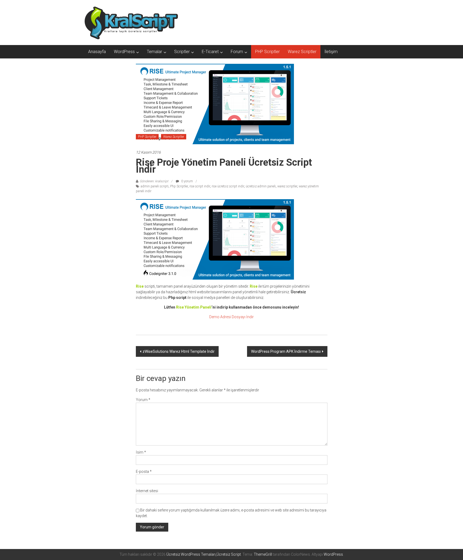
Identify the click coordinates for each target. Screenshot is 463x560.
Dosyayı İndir (243, 317)
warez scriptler (287, 186)
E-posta (144, 471)
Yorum (143, 400)
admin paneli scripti (155, 186)
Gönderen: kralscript (154, 181)
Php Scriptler (179, 186)
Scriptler (182, 51)
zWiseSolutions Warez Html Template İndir (179, 351)
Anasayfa (97, 51)
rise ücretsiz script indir (228, 186)
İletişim (331, 51)
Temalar (154, 51)
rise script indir (199, 186)
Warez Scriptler (302, 51)
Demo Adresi (220, 317)
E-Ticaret (210, 51)
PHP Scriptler (267, 51)
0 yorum (186, 181)
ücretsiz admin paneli (261, 186)
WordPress (124, 51)
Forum (237, 51)
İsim (141, 452)
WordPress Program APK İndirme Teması (286, 351)
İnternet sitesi (147, 491)
